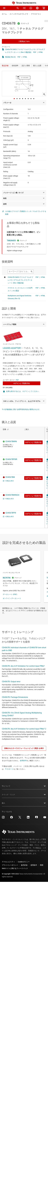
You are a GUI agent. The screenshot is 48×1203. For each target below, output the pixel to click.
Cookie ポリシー (24, 862)
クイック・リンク (8, 795)
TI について (6, 786)
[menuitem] (17, 8)
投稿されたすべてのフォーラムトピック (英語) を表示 (24, 748)
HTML (40, 52)
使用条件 (23, 760)
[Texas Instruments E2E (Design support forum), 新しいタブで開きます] (36, 818)
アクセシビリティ (8, 862)
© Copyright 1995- (10, 874)
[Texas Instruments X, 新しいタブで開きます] (19, 818)
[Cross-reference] (24, 8)
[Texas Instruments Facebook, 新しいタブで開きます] (11, 818)
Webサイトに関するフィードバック (15, 868)
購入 (3, 803)
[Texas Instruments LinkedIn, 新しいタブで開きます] (28, 818)
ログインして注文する (21, 383)
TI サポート (9, 769)
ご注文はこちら (24, 41)
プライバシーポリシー (10, 865)
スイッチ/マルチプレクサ (19, 14)
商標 (41, 865)
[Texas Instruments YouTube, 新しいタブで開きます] (44, 818)
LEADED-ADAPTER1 (12, 348)
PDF (34, 52)
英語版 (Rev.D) (10, 57)
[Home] (24, 2)
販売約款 (24, 865)
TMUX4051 (11, 240)
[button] (4, 8)
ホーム (4, 14)
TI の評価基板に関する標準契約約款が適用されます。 (21, 409)
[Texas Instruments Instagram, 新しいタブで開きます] (3, 818)
